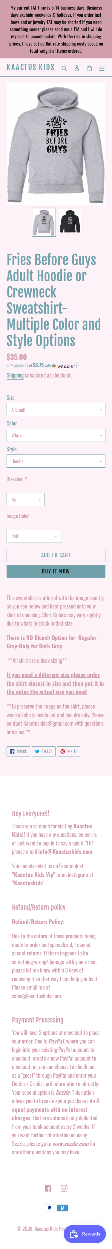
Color (12, 423)
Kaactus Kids (31, 67)
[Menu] (102, 67)
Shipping (15, 375)
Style (12, 449)
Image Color (18, 515)
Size (11, 397)
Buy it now (56, 571)
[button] (43, 365)
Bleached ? (17, 479)
